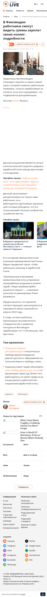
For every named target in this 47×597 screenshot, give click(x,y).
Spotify (32, 550)
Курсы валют (9, 524)
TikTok (32, 541)
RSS (31, 560)
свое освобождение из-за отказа (22, 370)
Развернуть (23, 487)
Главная (6, 16)
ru (35, 4)
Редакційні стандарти (26, 519)
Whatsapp (11, 564)
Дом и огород (30, 455)
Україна (9, 10)
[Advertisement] (23, 133)
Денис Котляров (14, 407)
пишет (15, 100)
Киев (5, 465)
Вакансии (7, 504)
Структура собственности (9, 516)
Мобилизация (10, 476)
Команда (7, 521)
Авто (26, 444)
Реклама (7, 511)
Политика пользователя (27, 501)
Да (43, 594)
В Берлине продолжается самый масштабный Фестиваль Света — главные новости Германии (17, 245)
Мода (26, 476)
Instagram (11, 555)
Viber (9, 550)
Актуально (8, 444)
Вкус (5, 455)
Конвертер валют (11, 528)
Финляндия (22, 394)
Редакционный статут (28, 513)
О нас (5, 500)
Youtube (11, 541)
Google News (35, 546)
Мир (16, 16)
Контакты (7, 508)
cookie (23, 594)
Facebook (11, 560)
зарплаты (9, 394)
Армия (30, 11)
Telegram (11, 546)
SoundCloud (34, 555)
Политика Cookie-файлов (29, 526)
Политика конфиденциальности (31, 507)
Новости (20, 11)
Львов (27, 465)
